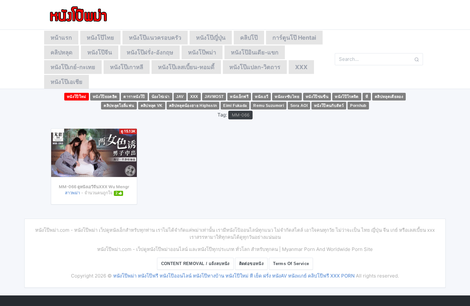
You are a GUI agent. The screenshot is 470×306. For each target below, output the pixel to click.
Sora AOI (299, 105)
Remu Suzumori (268, 105)
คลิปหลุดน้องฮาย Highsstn (193, 105)
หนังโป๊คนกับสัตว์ (329, 105)
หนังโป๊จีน (99, 52)
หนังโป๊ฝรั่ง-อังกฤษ (150, 52)
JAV (180, 96)
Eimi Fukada (235, 105)
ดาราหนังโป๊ (134, 96)
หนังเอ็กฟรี (239, 96)
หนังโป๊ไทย (100, 37)
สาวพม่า (72, 192)
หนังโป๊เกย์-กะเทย (73, 67)
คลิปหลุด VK (152, 105)
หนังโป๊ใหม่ (76, 96)
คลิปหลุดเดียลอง (389, 96)
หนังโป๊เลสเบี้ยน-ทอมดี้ (186, 67)
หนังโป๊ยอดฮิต (105, 96)
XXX (301, 67)
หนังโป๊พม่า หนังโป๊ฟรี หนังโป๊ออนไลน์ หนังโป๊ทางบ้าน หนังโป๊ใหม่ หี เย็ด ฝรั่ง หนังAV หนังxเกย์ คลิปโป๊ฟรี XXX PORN (234, 276)
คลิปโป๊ (249, 37)
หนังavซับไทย (287, 96)
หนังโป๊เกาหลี (126, 67)
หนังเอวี (261, 96)
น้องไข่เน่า (161, 96)
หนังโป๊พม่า (202, 52)
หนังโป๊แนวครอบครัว (155, 37)
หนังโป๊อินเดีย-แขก (254, 52)
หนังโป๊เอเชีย (66, 81)
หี (366, 96)
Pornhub (358, 105)
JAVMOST (214, 96)
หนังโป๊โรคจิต (347, 96)
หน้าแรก (61, 37)
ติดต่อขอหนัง (251, 263)
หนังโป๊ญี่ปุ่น (210, 37)
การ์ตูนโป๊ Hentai (294, 37)
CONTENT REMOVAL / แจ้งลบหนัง (195, 263)
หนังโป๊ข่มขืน (317, 96)
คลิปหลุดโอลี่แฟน (119, 105)
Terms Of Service (291, 263)
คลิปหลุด (62, 52)
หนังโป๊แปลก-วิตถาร (254, 67)
